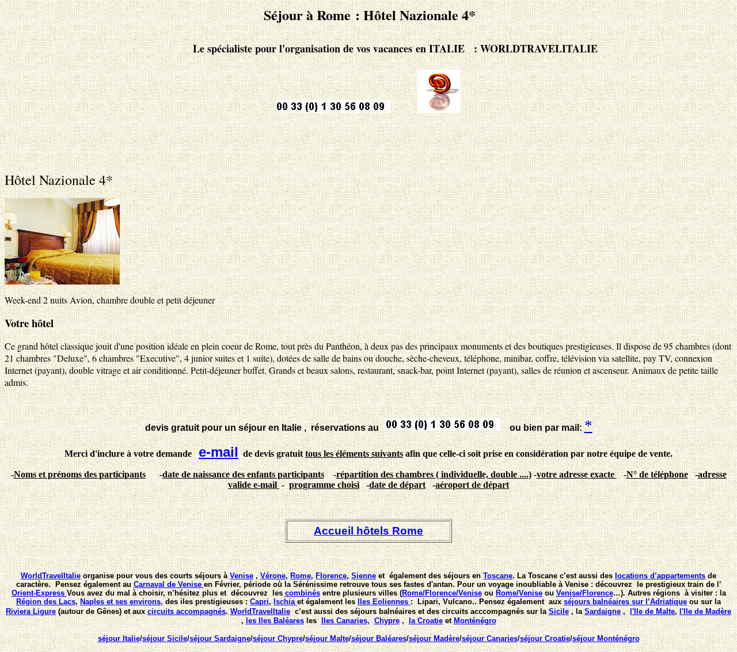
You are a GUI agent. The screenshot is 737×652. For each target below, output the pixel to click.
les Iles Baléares (275, 620)
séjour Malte (327, 638)
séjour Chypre (278, 638)
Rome (300, 575)
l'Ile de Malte (652, 611)
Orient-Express (39, 593)
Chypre (387, 620)
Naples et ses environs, (121, 601)
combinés (302, 593)
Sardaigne (602, 611)
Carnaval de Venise (169, 584)
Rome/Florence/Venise (442, 593)
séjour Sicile (164, 638)
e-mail (218, 452)
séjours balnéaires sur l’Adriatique (625, 601)
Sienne (363, 575)
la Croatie (426, 620)
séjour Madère (434, 638)
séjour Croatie (545, 638)
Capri (259, 601)
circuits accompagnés (186, 611)
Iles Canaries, (345, 620)
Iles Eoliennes (384, 601)
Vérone (273, 575)
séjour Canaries (490, 638)
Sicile (559, 611)
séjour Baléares (379, 638)
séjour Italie (119, 638)
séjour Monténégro (606, 638)
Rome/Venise (519, 593)
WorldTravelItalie (51, 575)
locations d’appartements (660, 575)
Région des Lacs (45, 601)
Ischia (285, 601)
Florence (331, 575)
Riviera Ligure (31, 611)
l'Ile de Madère (705, 611)
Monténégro (475, 620)
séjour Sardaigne (219, 638)
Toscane (497, 575)
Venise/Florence (584, 593)
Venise (241, 575)
